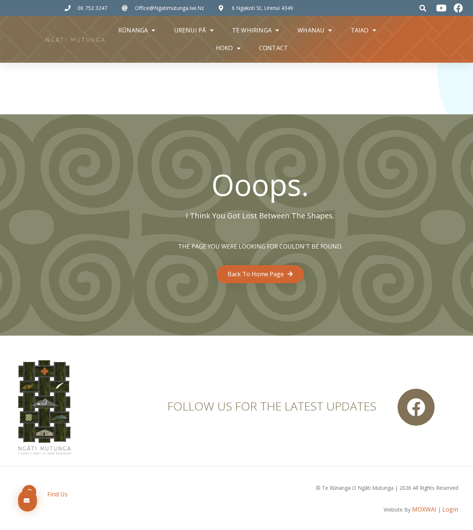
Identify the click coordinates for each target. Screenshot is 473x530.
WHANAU (310, 30)
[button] (423, 8)
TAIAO (360, 30)
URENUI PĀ (190, 30)
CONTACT (273, 48)
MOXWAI (424, 509)
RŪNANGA (133, 30)
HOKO (224, 48)
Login (450, 509)
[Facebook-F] (416, 407)
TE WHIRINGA (252, 30)
